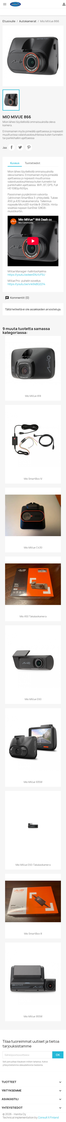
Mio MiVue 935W (33, 782)
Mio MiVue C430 (33, 547)
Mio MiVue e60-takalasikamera (33, 864)
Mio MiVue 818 (33, 396)
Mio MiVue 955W (33, 1016)
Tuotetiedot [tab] (32, 163)
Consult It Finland (48, 1117)
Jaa (11, 147)
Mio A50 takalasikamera (33, 616)
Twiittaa (20, 147)
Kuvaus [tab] (14, 163)
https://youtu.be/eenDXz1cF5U (26, 275)
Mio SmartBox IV (33, 478)
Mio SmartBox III (33, 933)
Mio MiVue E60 (33, 699)
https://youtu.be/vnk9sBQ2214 (26, 284)
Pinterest (28, 147)
